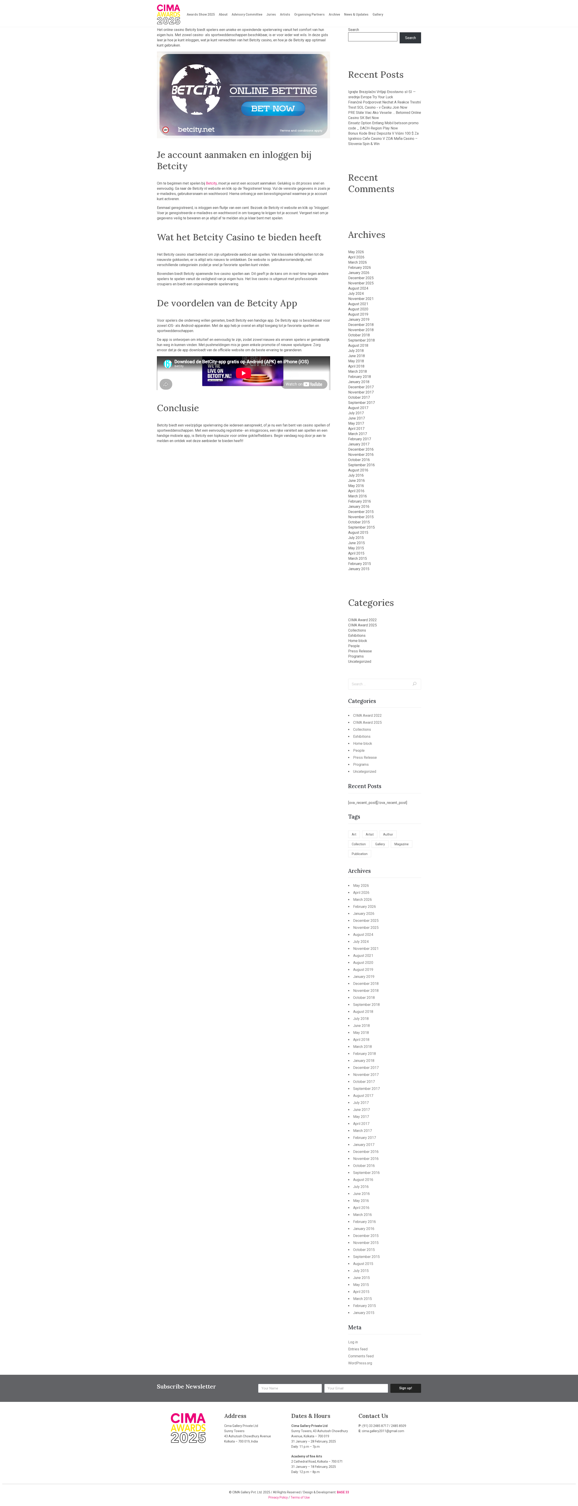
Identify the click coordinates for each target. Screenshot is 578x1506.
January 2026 (358, 273)
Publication (360, 854)
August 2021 (358, 304)
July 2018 (356, 351)
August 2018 (358, 345)
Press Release (360, 651)
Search (353, 30)
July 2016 (356, 475)
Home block (357, 641)
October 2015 (359, 522)
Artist (370, 834)
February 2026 (359, 267)
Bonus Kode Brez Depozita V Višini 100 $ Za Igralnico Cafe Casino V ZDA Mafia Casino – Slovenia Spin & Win (383, 138)
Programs (356, 656)
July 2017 (356, 413)
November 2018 (361, 330)
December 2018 (361, 325)
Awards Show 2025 (201, 14)
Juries (271, 14)
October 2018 (359, 335)
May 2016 (356, 486)
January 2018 (358, 382)
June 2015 (356, 543)
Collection (359, 844)
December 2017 (361, 387)
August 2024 (358, 288)
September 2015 (361, 527)
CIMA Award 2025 (362, 625)
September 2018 (361, 340)
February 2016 (359, 501)
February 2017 (359, 439)
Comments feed (361, 1356)
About (223, 14)
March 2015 (357, 558)
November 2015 (361, 517)
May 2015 (356, 548)
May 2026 (356, 252)
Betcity (211, 183)
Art (354, 834)
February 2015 (359, 564)
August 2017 (358, 408)
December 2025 (361, 278)
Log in (353, 1342)
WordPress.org (360, 1363)
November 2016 (361, 454)
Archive (334, 14)
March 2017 (357, 434)
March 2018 (357, 371)
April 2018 (356, 366)
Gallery (378, 14)
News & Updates (356, 14)
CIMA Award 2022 (362, 620)
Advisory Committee (247, 14)
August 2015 (358, 532)
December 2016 (361, 449)
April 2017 (356, 428)
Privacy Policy (278, 1497)
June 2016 (356, 480)
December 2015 (361, 512)
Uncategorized (359, 661)
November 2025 (361, 283)
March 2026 (357, 262)
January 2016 (358, 506)
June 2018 (356, 356)
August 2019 (358, 314)
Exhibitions (357, 635)
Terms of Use (300, 1497)
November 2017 (361, 392)
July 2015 (356, 538)
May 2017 (356, 423)
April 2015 (356, 553)
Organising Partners (309, 14)
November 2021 (361, 299)
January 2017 (358, 444)
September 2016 (361, 465)
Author (388, 834)
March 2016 (357, 496)
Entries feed (358, 1349)
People (354, 646)
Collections (357, 630)
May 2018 (356, 361)
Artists (285, 14)
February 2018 (359, 377)
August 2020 (358, 309)
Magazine (401, 844)
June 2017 (356, 418)
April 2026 (356, 257)
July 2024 (356, 293)
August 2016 (358, 470)
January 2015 (358, 569)
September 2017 (361, 403)
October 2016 (359, 460)
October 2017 (359, 397)
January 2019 (358, 319)
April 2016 (356, 491)
